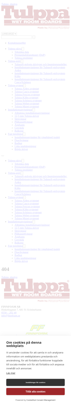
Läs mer (10, 373)
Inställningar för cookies (35, 382)
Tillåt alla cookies (35, 391)
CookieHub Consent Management (40, 400)
